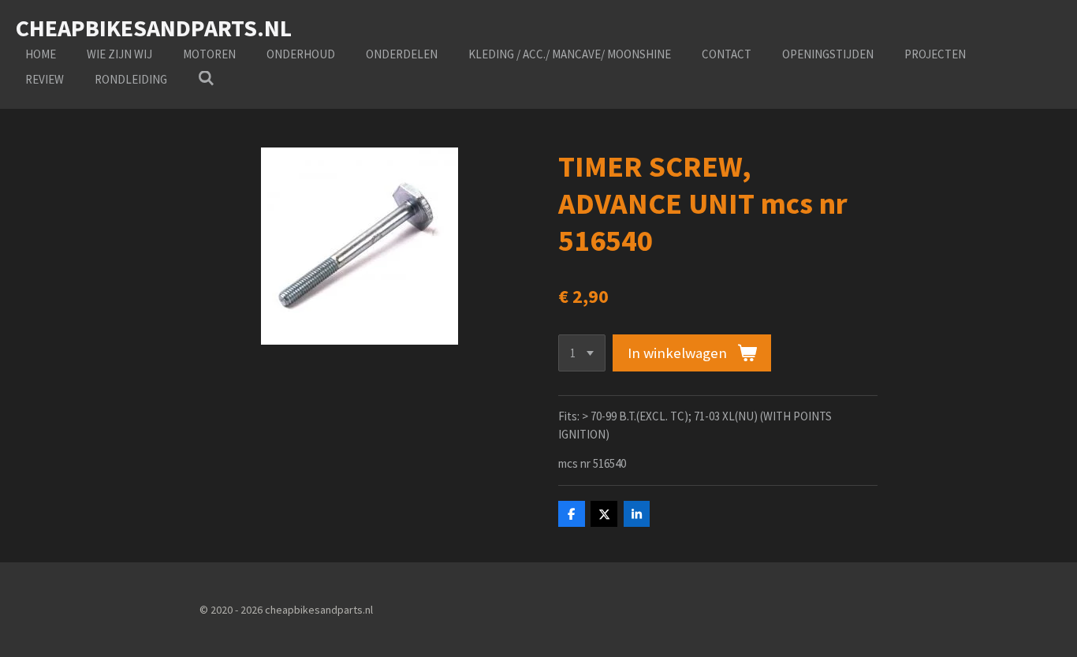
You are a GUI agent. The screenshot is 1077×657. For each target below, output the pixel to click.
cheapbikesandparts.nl (154, 28)
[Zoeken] (206, 78)
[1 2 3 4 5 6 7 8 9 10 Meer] (582, 352)
